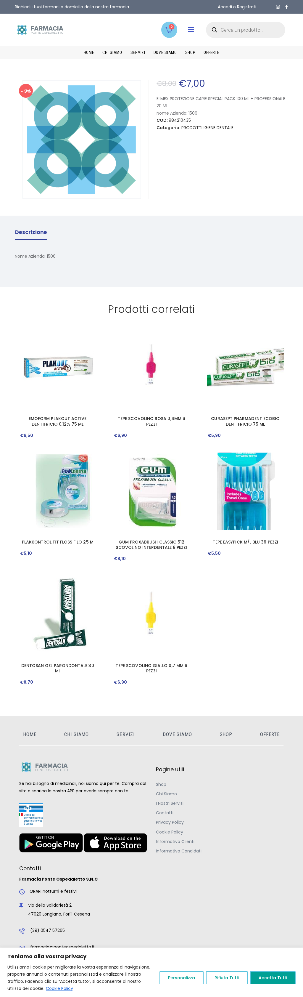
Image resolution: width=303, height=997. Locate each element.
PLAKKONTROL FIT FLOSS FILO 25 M (58, 542)
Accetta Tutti (273, 978)
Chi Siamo (166, 794)
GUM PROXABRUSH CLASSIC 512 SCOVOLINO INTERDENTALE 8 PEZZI (151, 544)
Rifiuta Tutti (227, 978)
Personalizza (181, 978)
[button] (191, 29)
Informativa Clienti (175, 841)
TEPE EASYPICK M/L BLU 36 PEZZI (245, 542)
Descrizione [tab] (31, 232)
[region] (151, 972)
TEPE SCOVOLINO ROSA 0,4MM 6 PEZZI (151, 421)
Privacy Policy (170, 822)
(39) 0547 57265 (47, 930)
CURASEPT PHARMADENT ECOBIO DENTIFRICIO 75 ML (245, 421)
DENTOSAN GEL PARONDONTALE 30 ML (57, 668)
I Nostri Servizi (169, 803)
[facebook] (286, 6)
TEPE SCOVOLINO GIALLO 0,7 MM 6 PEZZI (151, 668)
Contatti (164, 813)
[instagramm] (278, 6)
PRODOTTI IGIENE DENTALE (207, 128)
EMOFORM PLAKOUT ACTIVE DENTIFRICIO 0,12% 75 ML (58, 421)
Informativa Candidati (179, 851)
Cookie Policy (59, 988)
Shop (161, 784)
